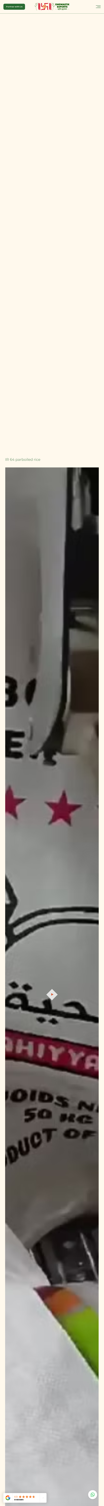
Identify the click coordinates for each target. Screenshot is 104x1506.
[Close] (92, 1494)
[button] (98, 6)
